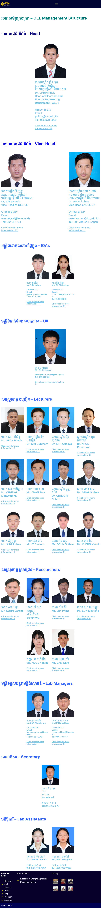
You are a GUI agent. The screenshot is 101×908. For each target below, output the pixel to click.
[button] (56, 3)
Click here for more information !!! (46, 127)
